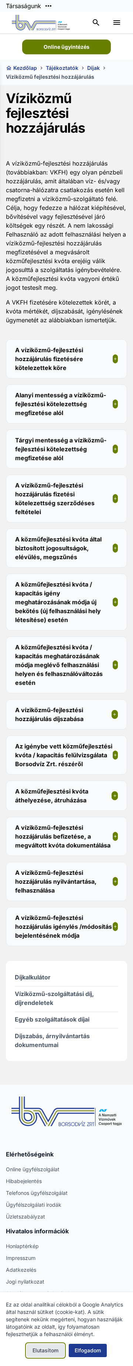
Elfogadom (88, 1350)
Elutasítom (45, 1350)
